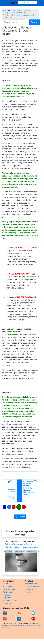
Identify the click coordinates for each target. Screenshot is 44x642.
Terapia (27, 10)
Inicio (4, 10)
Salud (20, 10)
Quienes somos (9, 589)
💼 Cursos (12, 10)
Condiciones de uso (14, 625)
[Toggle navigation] (4, 2)
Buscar (34, 22)
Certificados (8, 592)
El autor (21, 517)
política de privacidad (28, 625)
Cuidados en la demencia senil (15, 13)
